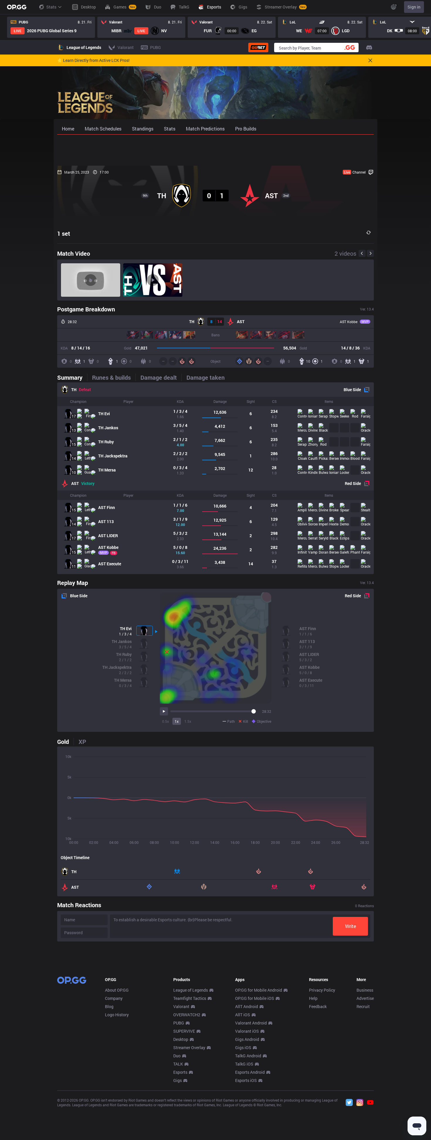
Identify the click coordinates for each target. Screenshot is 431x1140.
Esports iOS (246, 1080)
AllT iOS (242, 1014)
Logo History (117, 1014)
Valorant (181, 1006)
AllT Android (246, 1006)
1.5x (187, 721)
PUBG (178, 1023)
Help (313, 998)
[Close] (370, 60)
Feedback (318, 1006)
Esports (180, 1072)
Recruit (363, 1006)
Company (114, 998)
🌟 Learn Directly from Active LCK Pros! (93, 60)
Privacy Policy (322, 990)
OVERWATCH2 (186, 1014)
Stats (51, 7)
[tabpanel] (215, 478)
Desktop (180, 1039)
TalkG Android (248, 1055)
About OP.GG (117, 990)
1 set (63, 233)
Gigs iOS (243, 1047)
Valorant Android (251, 1023)
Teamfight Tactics (189, 998)
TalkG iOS (244, 1064)
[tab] (72, 377)
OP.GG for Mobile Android (258, 990)
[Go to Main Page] (16, 7)
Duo (177, 1055)
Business (365, 990)
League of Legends (190, 990)
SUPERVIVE (184, 1031)
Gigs (177, 1080)
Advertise (365, 998)
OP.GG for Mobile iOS (254, 998)
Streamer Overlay (189, 1047)
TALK (178, 1064)
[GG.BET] (258, 47)
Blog (109, 1006)
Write (350, 926)
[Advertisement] (215, 150)
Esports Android (250, 1072)
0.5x (165, 721)
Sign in (414, 7)
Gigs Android (247, 1039)
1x (177, 721)
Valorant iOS (247, 1031)
